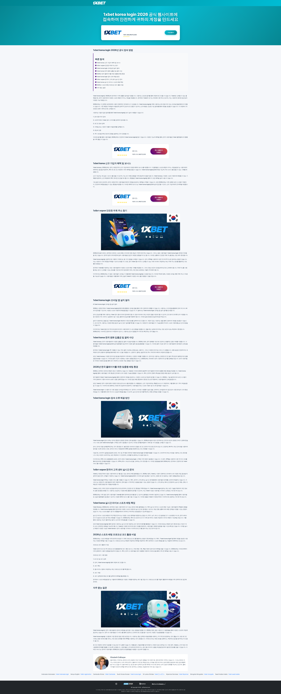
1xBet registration (85, 674)
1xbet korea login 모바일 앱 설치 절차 (108, 68)
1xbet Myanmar (184, 674)
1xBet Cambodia (110, 674)
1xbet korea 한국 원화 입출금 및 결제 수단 (109, 71)
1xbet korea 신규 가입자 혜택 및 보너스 (108, 62)
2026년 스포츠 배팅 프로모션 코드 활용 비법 (110, 85)
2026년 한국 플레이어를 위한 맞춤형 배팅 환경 (111, 74)
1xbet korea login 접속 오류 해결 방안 (108, 76)
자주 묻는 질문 (101, 87)
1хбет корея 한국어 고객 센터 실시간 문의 (109, 79)
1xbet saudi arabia (234, 674)
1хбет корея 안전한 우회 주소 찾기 (107, 65)
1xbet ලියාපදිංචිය (159, 674)
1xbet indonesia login (62, 674)
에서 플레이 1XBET (159, 151)
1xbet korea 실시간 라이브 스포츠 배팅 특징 (110, 82)
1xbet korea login (135, 674)
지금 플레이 (171, 32)
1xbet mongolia (208, 674)
